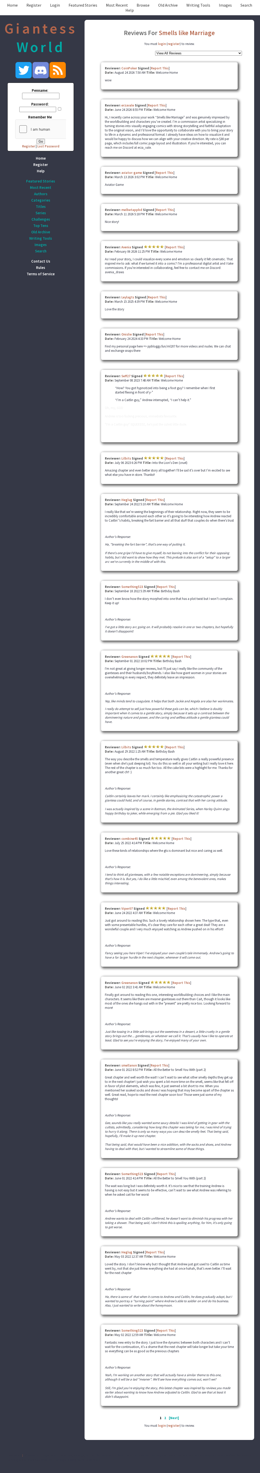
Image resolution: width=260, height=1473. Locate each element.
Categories (40, 200)
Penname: (40, 90)
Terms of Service (41, 273)
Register (33, 5)
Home (12, 5)
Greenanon (129, 657)
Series (41, 212)
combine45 (129, 839)
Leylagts (127, 297)
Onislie (126, 334)
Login (55, 5)
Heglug (127, 500)
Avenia (126, 247)
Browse (143, 5)
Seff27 (126, 376)
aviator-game (131, 173)
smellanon (129, 1065)
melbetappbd (131, 210)
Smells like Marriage (187, 33)
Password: (40, 104)
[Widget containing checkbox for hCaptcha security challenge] (53, 129)
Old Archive (168, 5)
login (162, 44)
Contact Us (40, 261)
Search (246, 5)
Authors (40, 193)
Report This (160, 68)
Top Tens (40, 225)
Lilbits (126, 458)
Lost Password (48, 146)
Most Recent (117, 5)
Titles (41, 206)
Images (225, 5)
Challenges (40, 219)
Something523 (132, 587)
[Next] (174, 1418)
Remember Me (40, 117)
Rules (40, 267)
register (174, 44)
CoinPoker (129, 68)
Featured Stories (83, 5)
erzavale (127, 105)
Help (129, 10)
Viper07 (127, 908)
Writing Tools (198, 5)
